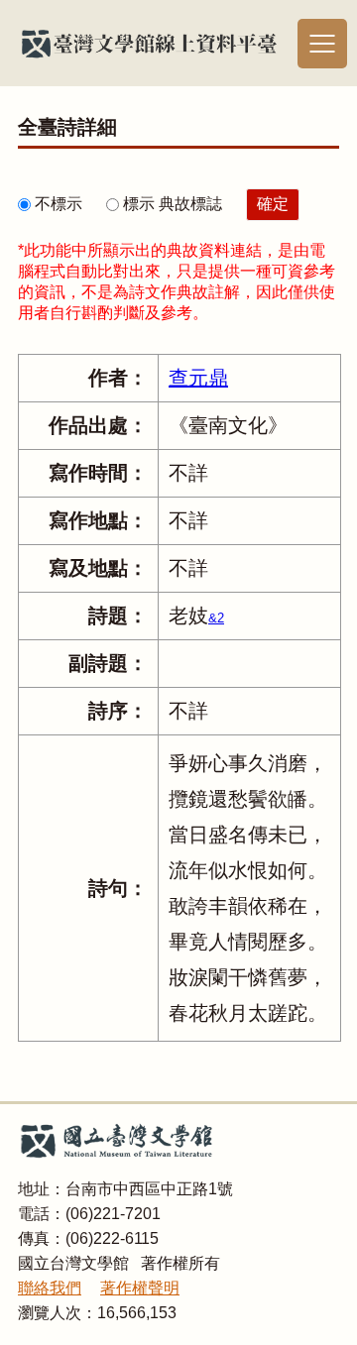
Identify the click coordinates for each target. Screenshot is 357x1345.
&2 (216, 618)
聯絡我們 (49, 1288)
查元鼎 (198, 378)
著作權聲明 (139, 1288)
